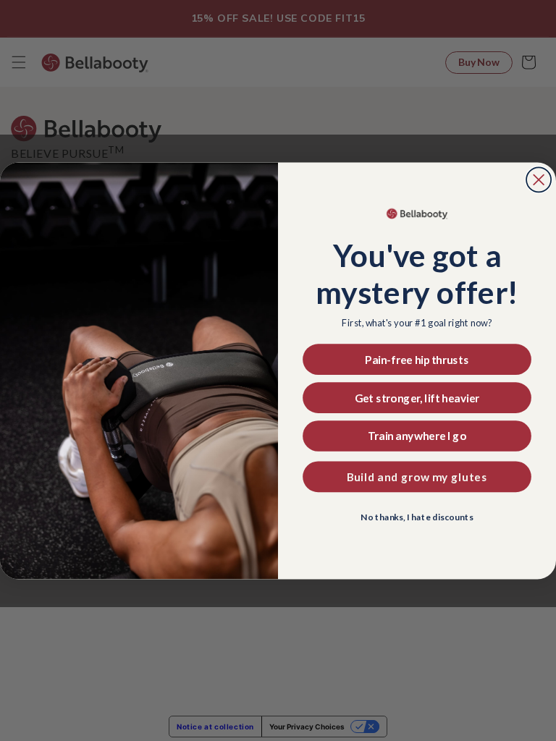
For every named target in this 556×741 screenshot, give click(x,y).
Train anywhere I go (417, 436)
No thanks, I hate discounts (417, 517)
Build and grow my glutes (417, 476)
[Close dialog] (538, 179)
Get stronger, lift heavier (417, 398)
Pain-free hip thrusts (416, 359)
